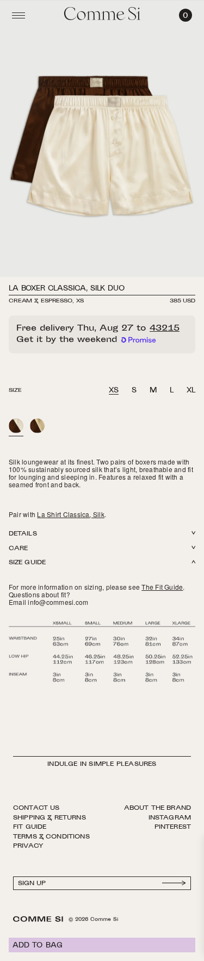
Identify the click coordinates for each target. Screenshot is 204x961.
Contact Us (36, 808)
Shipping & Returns (49, 818)
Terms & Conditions (51, 837)
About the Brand (157, 808)
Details (23, 534)
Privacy (28, 846)
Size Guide (27, 562)
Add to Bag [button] (38, 946)
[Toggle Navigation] (18, 15)
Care (18, 548)
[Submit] (174, 883)
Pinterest (172, 827)
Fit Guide (29, 827)
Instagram (170, 818)
